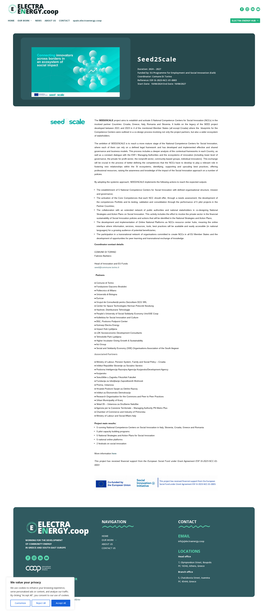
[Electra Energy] (33, 9)
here (114, 453)
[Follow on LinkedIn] (40, 557)
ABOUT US (50, 20)
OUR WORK (23, 20)
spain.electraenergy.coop (87, 20)
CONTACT (64, 20)
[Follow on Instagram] (34, 557)
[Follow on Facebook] (27, 557)
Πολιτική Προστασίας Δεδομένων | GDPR (33, 612)
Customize (20, 603)
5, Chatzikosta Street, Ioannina (194, 577)
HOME (11, 20)
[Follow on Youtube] (46, 557)
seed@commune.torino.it (106, 267)
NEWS (38, 20)
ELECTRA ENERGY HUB (245, 20)
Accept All (61, 603)
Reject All (41, 603)
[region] (40, 593)
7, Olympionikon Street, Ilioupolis (195, 562)
